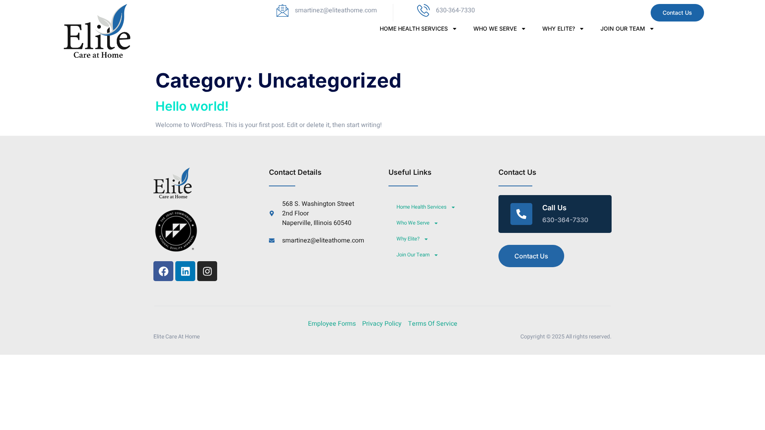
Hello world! (192, 106)
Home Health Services (414, 28)
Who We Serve (495, 28)
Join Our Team (622, 28)
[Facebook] (163, 271)
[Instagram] (207, 271)
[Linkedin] (185, 271)
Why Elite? (558, 28)
